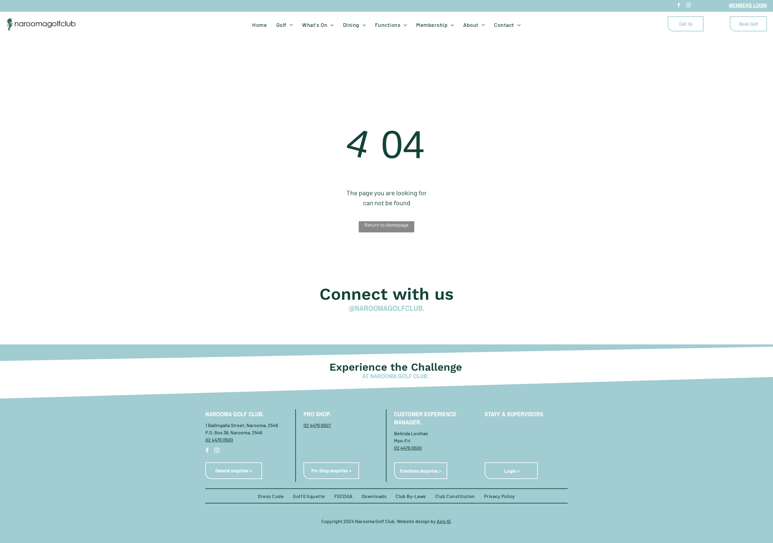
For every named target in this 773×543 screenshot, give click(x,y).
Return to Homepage (386, 225)
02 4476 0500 (219, 439)
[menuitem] (259, 25)
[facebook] (678, 6)
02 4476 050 (406, 448)
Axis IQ (444, 521)
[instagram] (688, 6)
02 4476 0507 (317, 425)
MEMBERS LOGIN (748, 5)
